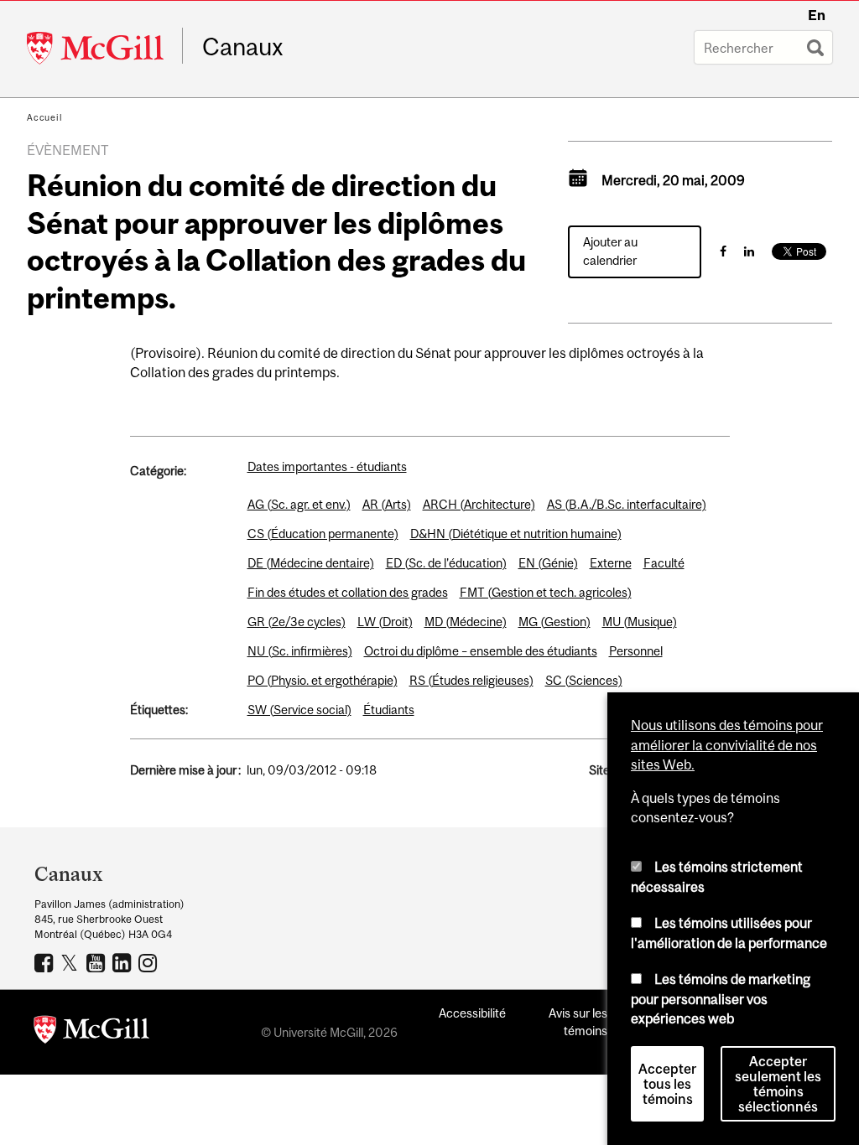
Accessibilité (472, 1013)
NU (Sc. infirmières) (299, 651)
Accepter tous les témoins (667, 1083)
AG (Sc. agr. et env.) (299, 504)
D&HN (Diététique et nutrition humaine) (516, 533)
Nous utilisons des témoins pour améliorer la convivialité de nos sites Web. (727, 745)
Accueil (45, 117)
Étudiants (388, 709)
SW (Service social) (299, 709)
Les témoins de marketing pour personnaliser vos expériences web (720, 998)
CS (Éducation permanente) (322, 533)
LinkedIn (123, 962)
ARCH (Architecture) (479, 504)
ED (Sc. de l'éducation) (446, 563)
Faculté (664, 563)
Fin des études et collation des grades (347, 592)
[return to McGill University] (91, 1033)
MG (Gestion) (554, 621)
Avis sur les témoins (578, 1022)
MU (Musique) (639, 621)
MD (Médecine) (465, 621)
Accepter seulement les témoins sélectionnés (778, 1084)
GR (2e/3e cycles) (296, 621)
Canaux (243, 47)
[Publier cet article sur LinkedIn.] (749, 251)
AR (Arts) (386, 504)
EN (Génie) (548, 563)
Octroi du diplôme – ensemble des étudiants (480, 651)
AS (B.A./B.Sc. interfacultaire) (626, 504)
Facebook (45, 962)
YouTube (97, 962)
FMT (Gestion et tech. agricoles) (546, 592)
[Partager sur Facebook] (723, 251)
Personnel (636, 651)
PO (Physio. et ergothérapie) (322, 680)
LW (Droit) (385, 621)
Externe (611, 563)
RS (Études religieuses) (471, 680)
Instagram (149, 962)
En (816, 15)
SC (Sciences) (583, 680)
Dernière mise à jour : (185, 770)
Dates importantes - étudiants (327, 466)
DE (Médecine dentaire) (310, 563)
